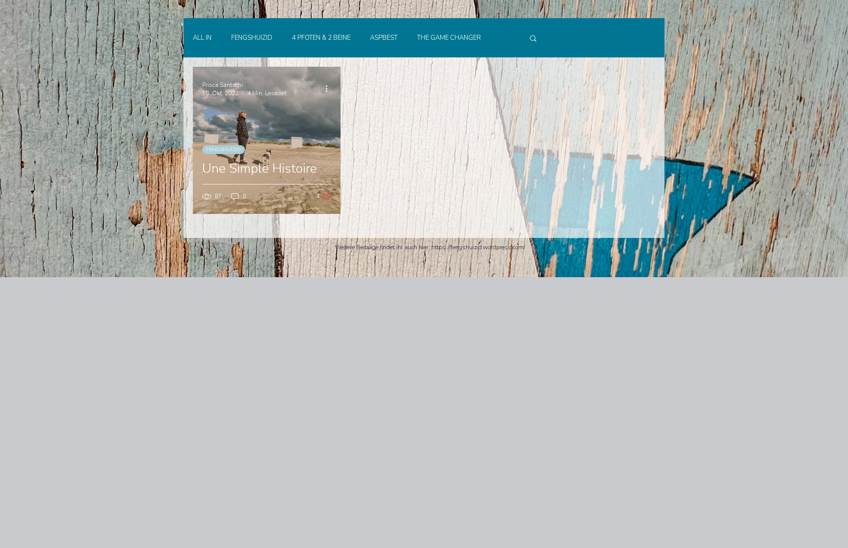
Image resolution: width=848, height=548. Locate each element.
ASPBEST (384, 38)
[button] (533, 39)
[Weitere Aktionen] (330, 89)
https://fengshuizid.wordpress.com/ (478, 247)
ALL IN (202, 38)
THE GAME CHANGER (449, 38)
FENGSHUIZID (251, 38)
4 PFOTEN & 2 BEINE (321, 38)
